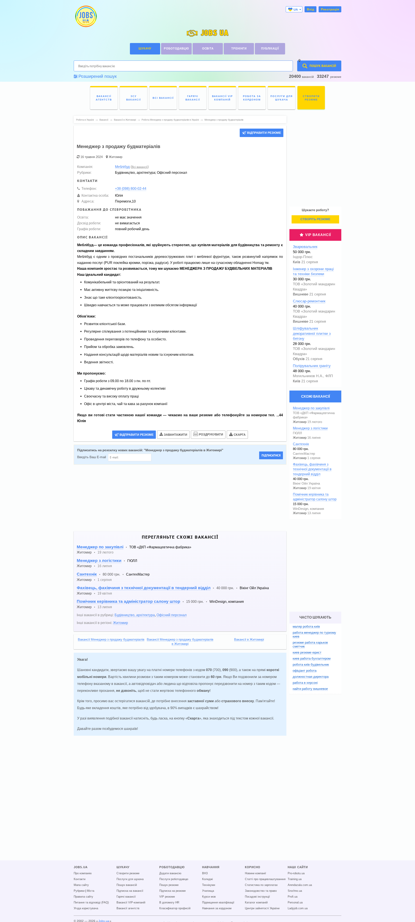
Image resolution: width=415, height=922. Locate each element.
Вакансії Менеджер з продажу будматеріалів (111, 639)
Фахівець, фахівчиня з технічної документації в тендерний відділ (144, 587)
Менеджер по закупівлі (100, 547)
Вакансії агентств (128, 908)
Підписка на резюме (172, 890)
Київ (296, 262)
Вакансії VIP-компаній (131, 902)
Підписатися (271, 455)
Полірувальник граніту (312, 366)
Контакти (79, 879)
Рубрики (79, 890)
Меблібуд (122, 167)
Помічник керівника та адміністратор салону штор (128, 601)
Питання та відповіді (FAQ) (91, 902)
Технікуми (208, 885)
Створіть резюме (315, 219)
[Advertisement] (177, 498)
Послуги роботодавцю (173, 879)
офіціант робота (304, 670)
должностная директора (311, 676)
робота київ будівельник (311, 664)
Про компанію (83, 873)
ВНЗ (205, 873)
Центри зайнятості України (262, 908)
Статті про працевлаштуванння (265, 879)
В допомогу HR (169, 902)
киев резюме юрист (307, 652)
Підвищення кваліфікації (218, 902)
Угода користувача (86, 908)
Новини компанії (255, 873)
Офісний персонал (171, 615)
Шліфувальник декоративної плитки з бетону (312, 333)
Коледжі (207, 879)
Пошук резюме (169, 885)
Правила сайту (83, 896)
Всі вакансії (140, 167)
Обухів (299, 359)
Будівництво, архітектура (135, 615)
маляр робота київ (306, 626)
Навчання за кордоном (216, 908)
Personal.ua (295, 902)
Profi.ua (292, 896)
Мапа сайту (81, 885)
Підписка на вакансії (130, 890)
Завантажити (175, 434)
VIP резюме (167, 896)
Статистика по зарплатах (261, 885)
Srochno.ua (295, 890)
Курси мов (209, 896)
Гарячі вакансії (126, 896)
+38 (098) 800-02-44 (130, 188)
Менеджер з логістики (99, 560)
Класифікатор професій (174, 908)
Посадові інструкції (257, 896)
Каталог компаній (256, 902)
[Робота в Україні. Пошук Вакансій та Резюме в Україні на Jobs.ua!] (85, 16)
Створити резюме (128, 873)
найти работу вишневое (310, 689)
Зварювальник (305, 247)
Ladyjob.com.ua (298, 908)
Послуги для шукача (130, 879)
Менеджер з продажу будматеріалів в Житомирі (183, 450)
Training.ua (295, 879)
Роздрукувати (211, 434)
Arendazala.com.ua (300, 885)
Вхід (310, 9)
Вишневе (300, 294)
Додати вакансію (170, 873)
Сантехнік (87, 574)
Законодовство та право (261, 890)
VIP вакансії (318, 235)
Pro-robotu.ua (296, 873)
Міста (90, 890)
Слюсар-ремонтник (309, 301)
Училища (208, 890)
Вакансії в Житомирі (249, 639)
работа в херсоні (305, 682)
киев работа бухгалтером (311, 658)
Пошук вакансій (127, 885)
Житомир (115, 157)
